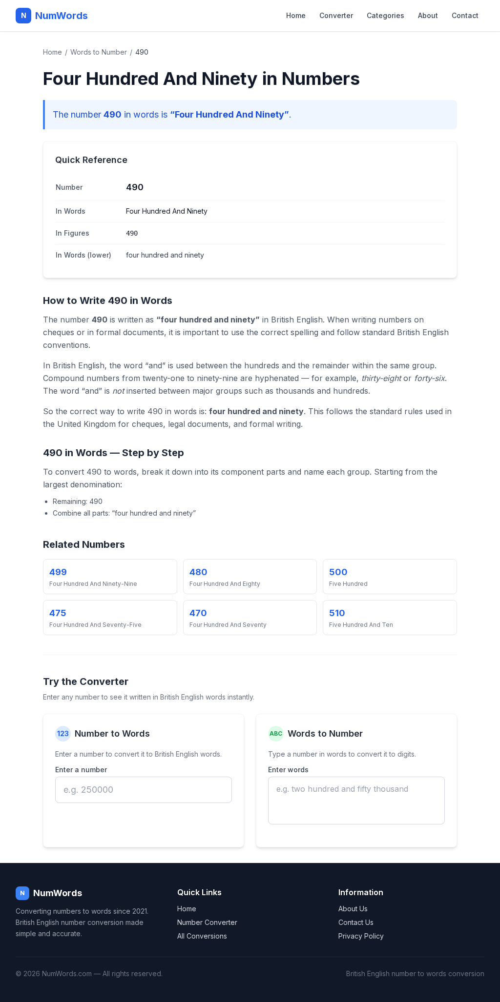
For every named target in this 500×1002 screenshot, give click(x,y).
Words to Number (98, 52)
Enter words (288, 769)
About (428, 15)
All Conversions (202, 936)
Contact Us (356, 922)
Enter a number (81, 769)
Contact (465, 15)
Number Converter (207, 922)
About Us (353, 908)
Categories (385, 15)
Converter (336, 15)
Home (296, 15)
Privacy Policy (361, 936)
